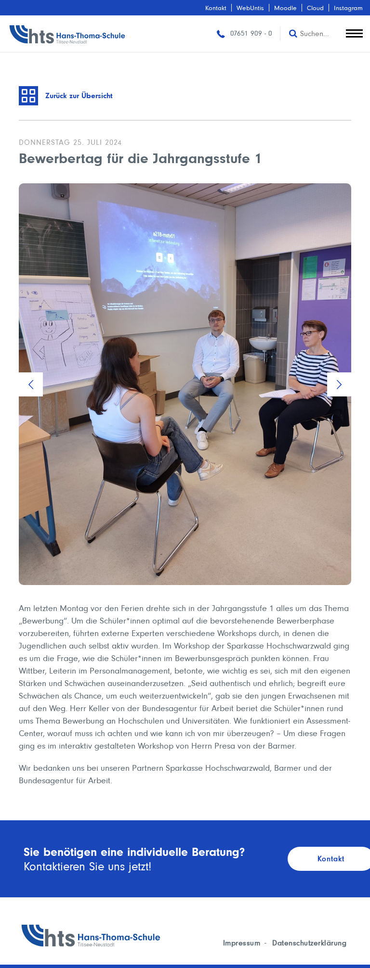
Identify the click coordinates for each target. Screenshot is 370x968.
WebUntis (250, 8)
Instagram (348, 8)
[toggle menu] (354, 31)
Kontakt (215, 8)
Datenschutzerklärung (309, 942)
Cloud (315, 8)
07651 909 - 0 (250, 33)
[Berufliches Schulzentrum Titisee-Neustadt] (67, 34)
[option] (185, 384)
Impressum (242, 942)
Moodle (285, 8)
